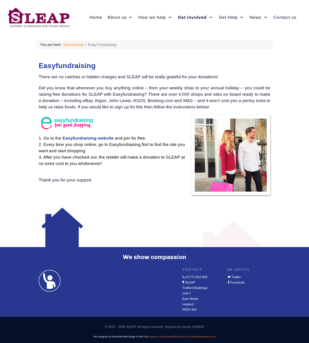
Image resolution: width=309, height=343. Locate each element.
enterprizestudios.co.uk (204, 336)
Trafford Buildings (194, 288)
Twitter (236, 277)
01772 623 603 (196, 277)
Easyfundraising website (88, 138)
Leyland (188, 304)
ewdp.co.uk (156, 336)
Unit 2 (186, 293)
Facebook (237, 282)
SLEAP (190, 282)
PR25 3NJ (189, 309)
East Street (190, 298)
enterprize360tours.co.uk (177, 336)
